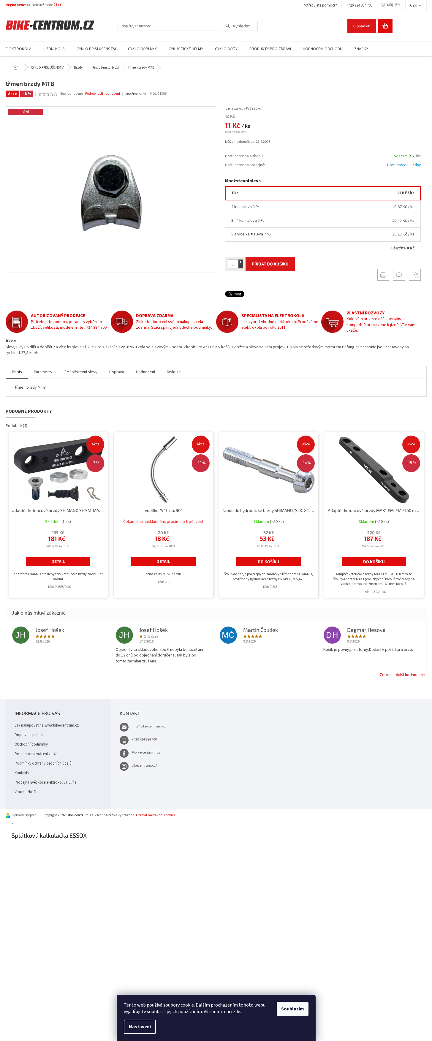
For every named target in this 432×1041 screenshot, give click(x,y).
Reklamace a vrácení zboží (36, 754)
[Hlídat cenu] (415, 275)
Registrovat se (18, 4)
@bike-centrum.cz (146, 752)
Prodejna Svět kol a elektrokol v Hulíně (45, 782)
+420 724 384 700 (359, 5)
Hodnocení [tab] (145, 372)
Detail (58, 561)
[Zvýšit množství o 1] (240, 262)
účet (57, 4)
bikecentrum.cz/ (144, 765)
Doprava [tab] (116, 372)
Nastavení (140, 1026)
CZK (414, 5)
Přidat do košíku (270, 263)
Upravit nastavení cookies (155, 815)
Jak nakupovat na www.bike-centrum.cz (47, 725)
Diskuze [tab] (174, 372)
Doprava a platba (29, 735)
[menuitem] (54, 49)
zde (236, 1011)
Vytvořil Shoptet (24, 815)
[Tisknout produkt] (383, 275)
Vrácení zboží (25, 792)
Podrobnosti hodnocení (102, 93)
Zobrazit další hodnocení (402, 675)
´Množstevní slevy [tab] (80, 372)
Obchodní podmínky (31, 744)
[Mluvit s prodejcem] (399, 275)
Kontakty (22, 773)
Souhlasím (292, 1009)
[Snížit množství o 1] (240, 266)
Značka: (136, 93)
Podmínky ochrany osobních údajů (43, 763)
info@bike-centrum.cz (149, 726)
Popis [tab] (17, 372)
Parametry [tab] (43, 372)
